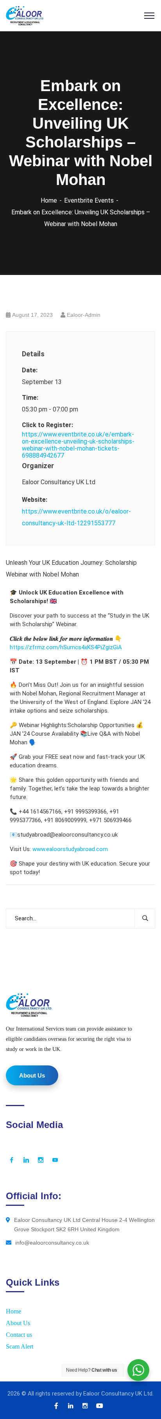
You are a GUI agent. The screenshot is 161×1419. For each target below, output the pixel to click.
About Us (18, 1323)
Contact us (19, 1334)
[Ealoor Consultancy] (25, 15)
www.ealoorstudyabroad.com (70, 849)
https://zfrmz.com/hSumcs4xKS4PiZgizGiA (66, 647)
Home (49, 200)
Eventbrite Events (89, 200)
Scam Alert (19, 1346)
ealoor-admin (83, 315)
